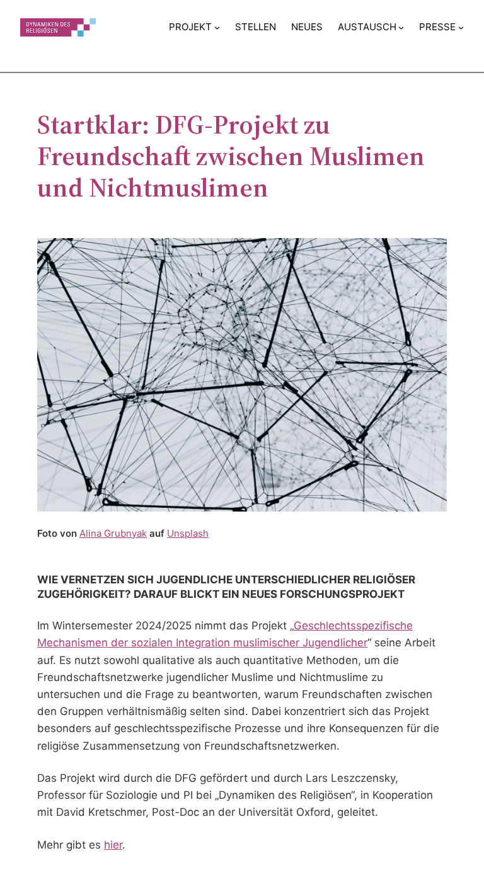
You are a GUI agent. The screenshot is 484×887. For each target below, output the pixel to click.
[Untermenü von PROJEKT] (217, 27)
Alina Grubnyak (113, 533)
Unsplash (188, 533)
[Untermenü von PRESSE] (461, 27)
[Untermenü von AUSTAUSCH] (401, 27)
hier (113, 844)
